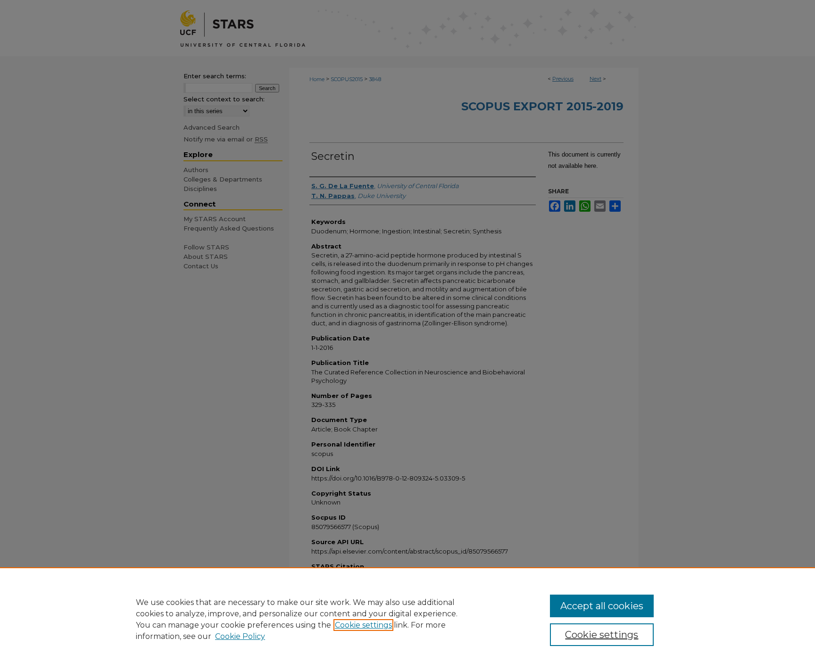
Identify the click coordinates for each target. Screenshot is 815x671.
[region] (407, 619)
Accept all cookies (601, 606)
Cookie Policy (240, 636)
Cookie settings (363, 625)
